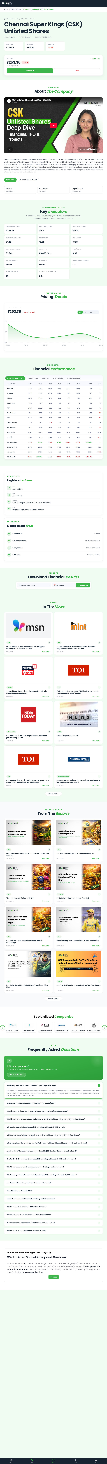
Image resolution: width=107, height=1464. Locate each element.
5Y (96, 312)
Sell (77, 71)
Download (84, 585)
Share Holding (58, 378)
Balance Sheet (33, 378)
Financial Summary (74, 378)
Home (6, 9)
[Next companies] (104, 1027)
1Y (85, 312)
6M (80, 312)
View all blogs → (53, 998)
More (55, 1277)
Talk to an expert (16, 1074)
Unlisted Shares (16, 9)
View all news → (53, 793)
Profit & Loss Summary (15, 378)
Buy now (30, 71)
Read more (10, 180)
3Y (91, 312)
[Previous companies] (2, 1027)
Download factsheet (29, 180)
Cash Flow (45, 378)
